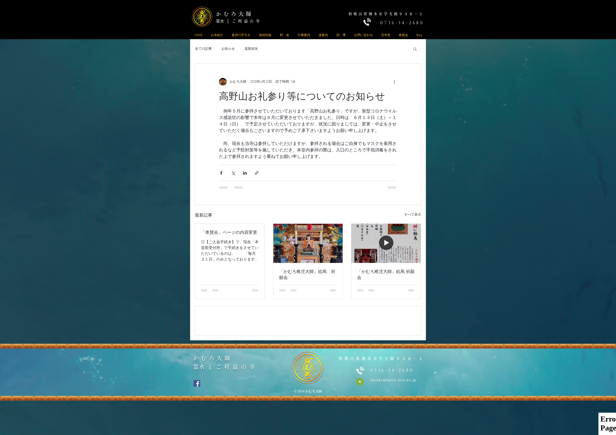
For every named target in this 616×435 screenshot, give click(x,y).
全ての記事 (203, 49)
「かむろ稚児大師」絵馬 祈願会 (307, 275)
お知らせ (228, 49)
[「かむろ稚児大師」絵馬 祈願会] (308, 243)
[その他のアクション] (394, 82)
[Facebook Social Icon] (196, 417)
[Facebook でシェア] (221, 173)
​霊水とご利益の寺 (239, 21)
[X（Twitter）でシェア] (233, 173)
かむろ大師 (234, 14)
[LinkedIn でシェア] (245, 173)
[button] (415, 49)
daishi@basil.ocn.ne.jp (394, 414)
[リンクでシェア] (256, 173)
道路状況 (251, 49)
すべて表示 (412, 215)
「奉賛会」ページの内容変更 (229, 233)
